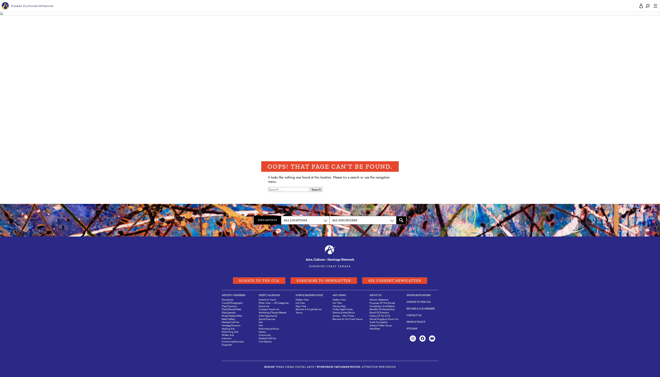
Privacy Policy (415, 321)
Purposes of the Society (382, 303)
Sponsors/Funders (418, 295)
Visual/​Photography (232, 303)
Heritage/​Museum (231, 325)
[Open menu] (655, 6)
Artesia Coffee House (381, 325)
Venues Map (339, 306)
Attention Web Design (379, 366)
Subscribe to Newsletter (323, 281)
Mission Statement (379, 299)
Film (261, 325)
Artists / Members (233, 295)
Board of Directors (379, 312)
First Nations (265, 341)
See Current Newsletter (394, 281)
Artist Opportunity (268, 316)
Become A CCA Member (420, 308)
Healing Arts (228, 328)
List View (300, 303)
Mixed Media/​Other (232, 316)
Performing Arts (230, 332)
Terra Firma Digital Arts (295, 366)
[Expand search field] (648, 6)
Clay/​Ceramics (229, 306)
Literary (262, 332)
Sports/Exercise (267, 319)
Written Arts (228, 335)
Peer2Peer (375, 328)
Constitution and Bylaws (382, 306)
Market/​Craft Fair (230, 322)
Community (265, 335)
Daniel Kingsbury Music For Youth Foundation (384, 320)
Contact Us (413, 315)
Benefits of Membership (382, 309)
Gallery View (302, 299)
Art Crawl (339, 295)
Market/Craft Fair (267, 338)
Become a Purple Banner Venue (309, 311)
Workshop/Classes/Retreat (272, 312)
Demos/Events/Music (344, 312)
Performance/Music (269, 328)
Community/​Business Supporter (233, 343)
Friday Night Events (343, 309)
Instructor (227, 338)
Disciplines (227, 299)
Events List (264, 306)
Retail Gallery (228, 319)
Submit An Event (267, 299)
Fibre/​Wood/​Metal (231, 309)
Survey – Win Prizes (343, 316)
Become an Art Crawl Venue (347, 319)
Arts (261, 322)
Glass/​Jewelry (229, 312)
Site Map (411, 328)
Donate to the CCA (259, 281)
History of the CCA (380, 316)
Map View (301, 306)
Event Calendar (269, 295)
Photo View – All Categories (274, 303)
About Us (375, 295)
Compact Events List (269, 309)
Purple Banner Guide (309, 295)
